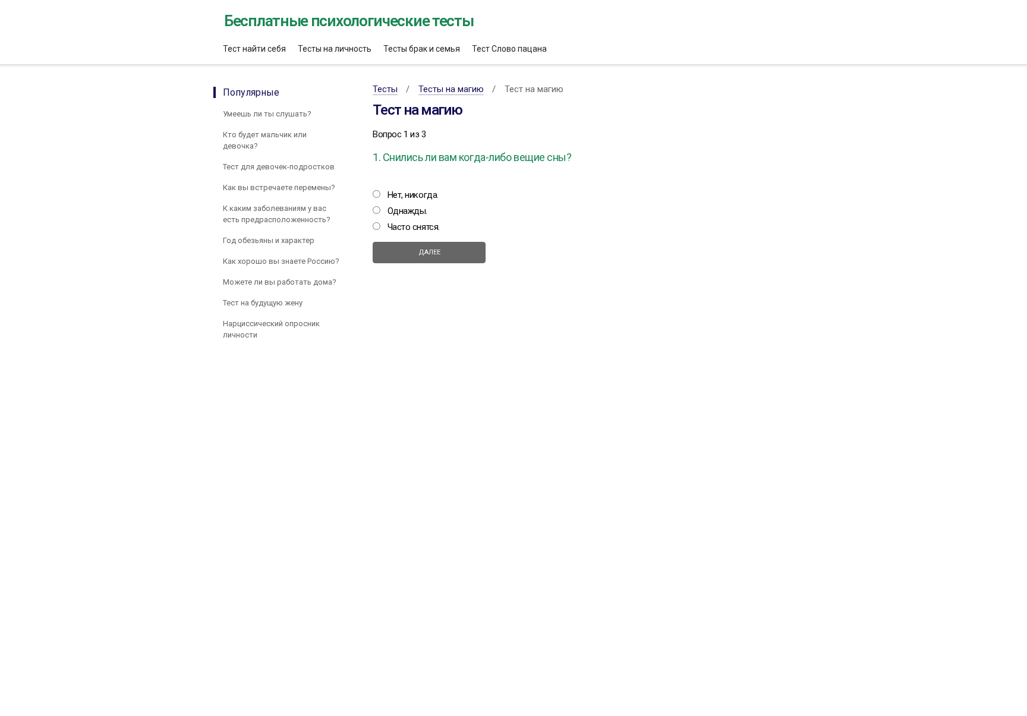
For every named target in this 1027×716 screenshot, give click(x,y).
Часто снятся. (414, 227)
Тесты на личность (334, 48)
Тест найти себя (254, 48)
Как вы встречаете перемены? (279, 187)
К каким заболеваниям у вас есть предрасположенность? (276, 214)
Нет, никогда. (413, 195)
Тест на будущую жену (263, 302)
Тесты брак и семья (421, 48)
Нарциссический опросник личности (271, 329)
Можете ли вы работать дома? (279, 281)
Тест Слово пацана (509, 48)
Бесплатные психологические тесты (348, 21)
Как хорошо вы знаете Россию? (281, 261)
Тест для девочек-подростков (279, 166)
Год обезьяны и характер (268, 240)
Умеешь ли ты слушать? (267, 113)
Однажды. (407, 211)
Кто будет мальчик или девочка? (265, 140)
